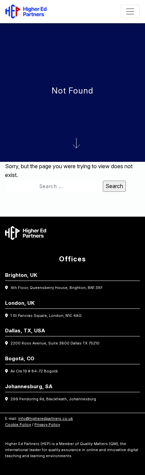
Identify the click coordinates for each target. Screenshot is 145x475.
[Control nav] (130, 11)
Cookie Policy (18, 424)
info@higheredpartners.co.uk (45, 418)
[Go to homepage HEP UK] (27, 12)
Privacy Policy (47, 424)
